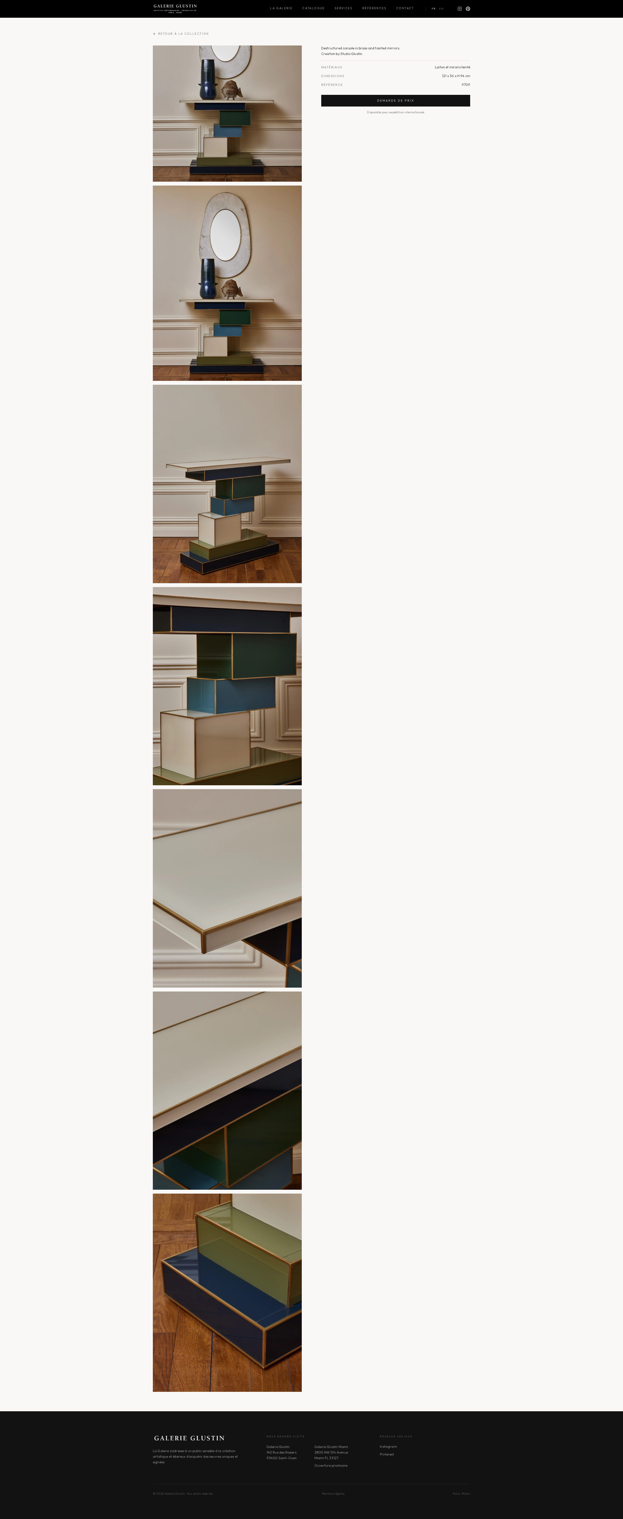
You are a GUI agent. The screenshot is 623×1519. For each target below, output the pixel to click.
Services (344, 8)
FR (434, 8)
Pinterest (387, 1454)
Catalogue (313, 8)
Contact (405, 8)
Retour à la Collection (183, 34)
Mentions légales (333, 1493)
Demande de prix (395, 100)
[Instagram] (460, 9)
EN (441, 8)
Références (374, 8)
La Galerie (281, 8)
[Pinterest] (468, 9)
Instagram (388, 1446)
